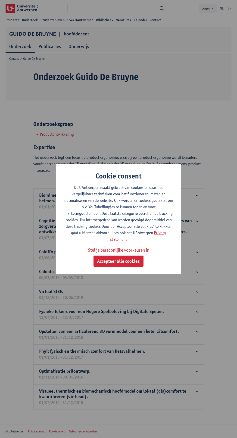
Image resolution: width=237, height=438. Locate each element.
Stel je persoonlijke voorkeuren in (118, 250)
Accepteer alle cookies (118, 261)
